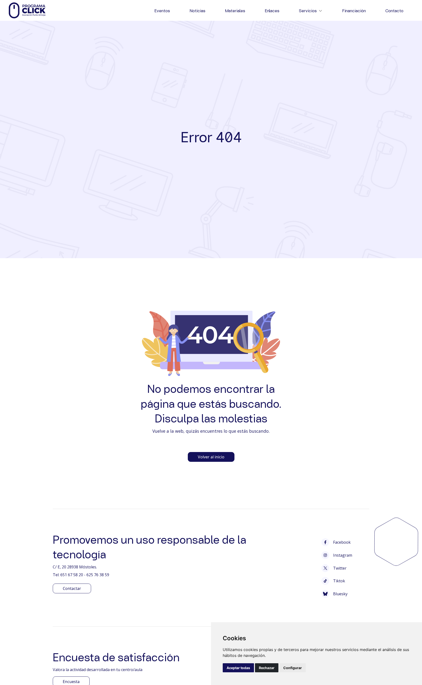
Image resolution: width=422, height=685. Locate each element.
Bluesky (340, 594)
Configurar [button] (292, 668)
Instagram (342, 555)
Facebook (342, 542)
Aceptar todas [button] (238, 668)
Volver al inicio (211, 457)
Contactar (72, 588)
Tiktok (339, 581)
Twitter (340, 568)
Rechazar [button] (266, 668)
